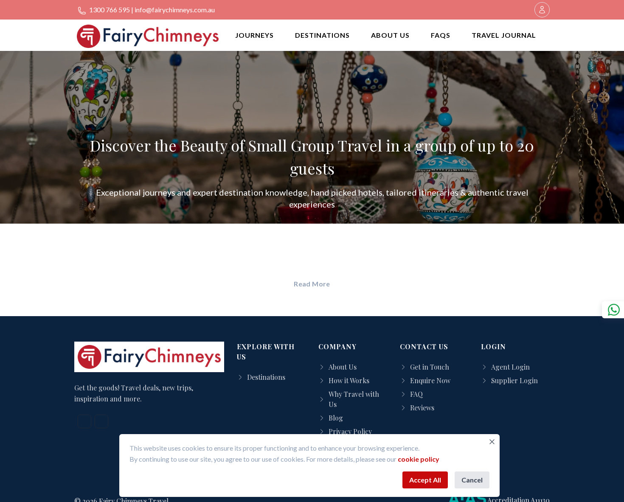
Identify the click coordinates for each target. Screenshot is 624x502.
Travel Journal (504, 35)
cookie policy (418, 459)
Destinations (266, 377)
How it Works (349, 380)
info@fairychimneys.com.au (175, 10)
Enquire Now (430, 380)
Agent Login (510, 366)
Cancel (472, 480)
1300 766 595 (109, 10)
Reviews (422, 407)
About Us (343, 366)
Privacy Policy (350, 431)
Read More (312, 284)
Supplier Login (514, 380)
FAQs (440, 35)
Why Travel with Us (354, 399)
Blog (336, 417)
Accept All (425, 480)
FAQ (416, 394)
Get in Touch (429, 366)
